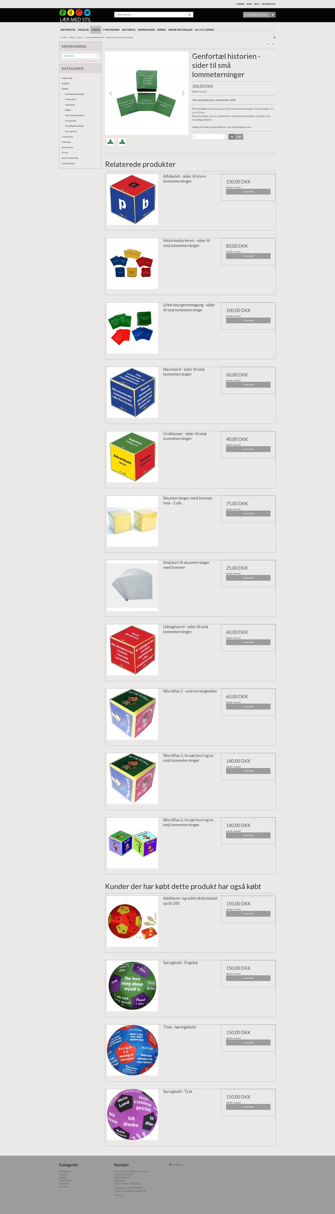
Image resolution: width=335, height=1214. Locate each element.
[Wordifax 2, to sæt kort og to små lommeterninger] (132, 845)
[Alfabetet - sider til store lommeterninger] (132, 201)
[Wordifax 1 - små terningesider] (132, 716)
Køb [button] (239, 137)
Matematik (67, 78)
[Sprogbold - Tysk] (132, 1116)
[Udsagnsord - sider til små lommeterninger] (132, 651)
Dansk (65, 88)
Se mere (63, 1186)
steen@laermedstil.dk (134, 1190)
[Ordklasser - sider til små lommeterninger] (132, 458)
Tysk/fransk (67, 136)
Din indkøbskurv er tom (256, 14)
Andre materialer (70, 158)
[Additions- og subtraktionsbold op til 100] (132, 923)
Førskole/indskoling (74, 94)
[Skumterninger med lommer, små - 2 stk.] (132, 523)
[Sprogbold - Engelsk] (132, 987)
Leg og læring (68, 163)
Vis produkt (248, 191)
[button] (268, 44)
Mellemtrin (70, 99)
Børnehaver (67, 147)
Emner (65, 152)
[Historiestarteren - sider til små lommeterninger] (132, 265)
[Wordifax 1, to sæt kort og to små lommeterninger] (132, 780)
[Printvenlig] (274, 37)
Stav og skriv (71, 131)
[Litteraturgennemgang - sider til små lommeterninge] (132, 329)
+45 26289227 (135, 1187)
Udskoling (70, 104)
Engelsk (65, 83)
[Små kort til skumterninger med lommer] (132, 587)
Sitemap (118, 1195)
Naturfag (66, 142)
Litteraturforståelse (74, 115)
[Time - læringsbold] (132, 1052)
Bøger (68, 110)
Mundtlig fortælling (74, 126)
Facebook (177, 1164)
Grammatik (70, 120)
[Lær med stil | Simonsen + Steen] (85, 15)
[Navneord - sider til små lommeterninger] (132, 394)
